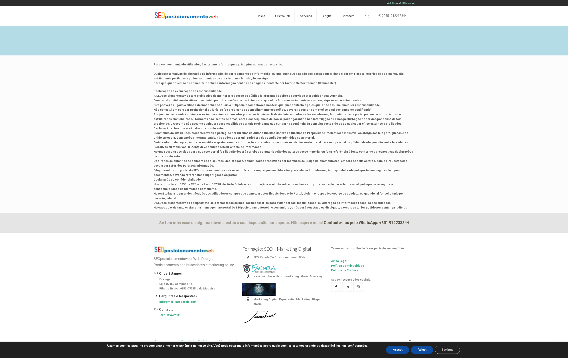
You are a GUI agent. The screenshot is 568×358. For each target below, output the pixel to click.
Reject (422, 350)
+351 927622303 (169, 315)
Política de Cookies (344, 270)
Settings (447, 350)
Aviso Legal (339, 261)
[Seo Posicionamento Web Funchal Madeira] (187, 16)
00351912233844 (394, 16)
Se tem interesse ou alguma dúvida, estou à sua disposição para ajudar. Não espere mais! (284, 222)
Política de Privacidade (347, 265)
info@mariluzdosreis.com (178, 301)
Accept (397, 350)
